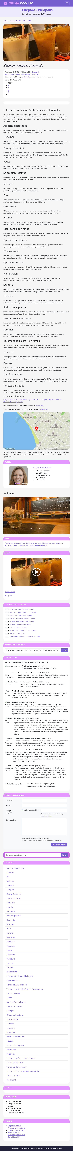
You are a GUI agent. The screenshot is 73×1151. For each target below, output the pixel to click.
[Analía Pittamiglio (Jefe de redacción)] (18, 475)
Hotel (8, 928)
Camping (10, 889)
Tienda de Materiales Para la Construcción (24, 989)
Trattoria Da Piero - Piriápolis (20, 624)
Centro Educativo (13, 898)
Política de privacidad (15, 1130)
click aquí (25, 77)
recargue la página (46, 816)
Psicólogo (10, 1054)
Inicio (5, 20)
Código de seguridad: (10, 812)
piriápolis (15, 545)
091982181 (40, 406)
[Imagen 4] (41, 532)
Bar (7, 876)
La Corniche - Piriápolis (18, 627)
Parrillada (10, 954)
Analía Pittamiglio (41, 467)
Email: (8, 805)
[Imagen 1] (31, 532)
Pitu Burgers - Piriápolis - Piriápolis (22, 618)
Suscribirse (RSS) (14, 1137)
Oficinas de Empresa (15, 1045)
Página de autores (14, 1126)
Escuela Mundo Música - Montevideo (23, 630)
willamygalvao (10, 592)
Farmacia (10, 1023)
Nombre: (9, 800)
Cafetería (10, 885)
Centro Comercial (13, 894)
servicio (35, 543)
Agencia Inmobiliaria (15, 868)
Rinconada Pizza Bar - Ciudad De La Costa (25, 637)
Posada (9, 967)
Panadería (10, 941)
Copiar (64, 650)
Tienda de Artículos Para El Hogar (20, 1058)
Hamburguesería (13, 915)
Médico (9, 1041)
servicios (42, 543)
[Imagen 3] (38, 532)
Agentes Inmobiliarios (15, 1002)
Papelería (10, 946)
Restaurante (15, 20)
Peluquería (11, 1049)
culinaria (22, 545)
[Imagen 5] (45, 532)
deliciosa (29, 543)
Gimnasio (10, 911)
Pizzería (9, 963)
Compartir (35, 72)
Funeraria (10, 1032)
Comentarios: (11, 820)
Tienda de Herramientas (16, 1067)
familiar (7, 543)
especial (8, 545)
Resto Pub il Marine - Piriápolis (21, 615)
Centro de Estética (14, 1006)
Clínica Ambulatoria (14, 1015)
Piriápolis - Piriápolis (17, 633)
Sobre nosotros (13, 1132)
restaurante (50, 543)
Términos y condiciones (16, 1135)
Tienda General (13, 993)
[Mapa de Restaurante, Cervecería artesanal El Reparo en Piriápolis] (36, 431)
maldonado (30, 545)
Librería (9, 933)
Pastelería (10, 959)
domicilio (44, 545)
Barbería (10, 881)
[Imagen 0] (28, 532)
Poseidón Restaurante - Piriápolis (22, 609)
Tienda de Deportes (14, 1062)
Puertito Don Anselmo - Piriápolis (22, 621)
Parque (9, 950)
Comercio (10, 902)
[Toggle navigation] (67, 3)
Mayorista (10, 937)
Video (36, 74)
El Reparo (8, 596)
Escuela (9, 907)
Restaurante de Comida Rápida (19, 976)
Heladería (10, 920)
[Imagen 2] (34, 532)
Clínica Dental (12, 1019)
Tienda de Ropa (13, 1075)
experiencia (15, 543)
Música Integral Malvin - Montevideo (23, 612)
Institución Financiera (15, 1036)
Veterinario (11, 1080)
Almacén (10, 872)
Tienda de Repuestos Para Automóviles (23, 1071)
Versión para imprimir (13, 74)
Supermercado (12, 980)
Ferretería (10, 1028)
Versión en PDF (27, 74)
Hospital (10, 924)
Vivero (9, 997)
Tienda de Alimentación (16, 984)
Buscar (64, 855)
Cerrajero (10, 1010)
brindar (22, 543)
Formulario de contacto (16, 1128)
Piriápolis (27, 20)
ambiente (59, 543)
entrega (38, 545)
